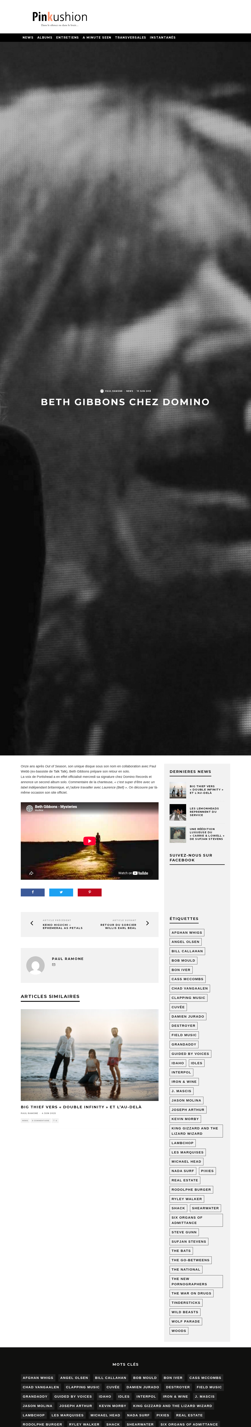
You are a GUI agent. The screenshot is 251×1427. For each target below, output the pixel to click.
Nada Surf (183, 1171)
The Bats (181, 1251)
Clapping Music (188, 998)
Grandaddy (184, 1044)
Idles (196, 1063)
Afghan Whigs (187, 932)
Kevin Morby (185, 1119)
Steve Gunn (184, 1232)
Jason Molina (186, 1100)
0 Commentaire (40, 1121)
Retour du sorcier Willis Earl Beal (119, 926)
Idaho (178, 1063)
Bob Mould (183, 960)
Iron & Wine (184, 1082)
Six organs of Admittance (187, 1220)
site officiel (59, 792)
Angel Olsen (186, 942)
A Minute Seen (97, 37)
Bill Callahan (187, 951)
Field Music (184, 1035)
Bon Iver (181, 970)
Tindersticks (186, 1303)
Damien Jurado (188, 1016)
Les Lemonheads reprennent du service (204, 812)
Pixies (207, 1171)
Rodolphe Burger (191, 1189)
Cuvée (178, 1007)
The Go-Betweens (191, 1260)
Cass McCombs (188, 979)
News (28, 37)
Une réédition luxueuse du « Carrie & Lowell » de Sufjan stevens (207, 834)
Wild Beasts (185, 1312)
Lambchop (183, 1143)
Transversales (130, 37)
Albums (45, 37)
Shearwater (205, 1208)
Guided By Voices (190, 1054)
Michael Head (186, 1161)
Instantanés (163, 37)
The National (186, 1269)
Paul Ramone (114, 391)
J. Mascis (181, 1091)
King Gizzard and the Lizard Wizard (195, 1130)
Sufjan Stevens (189, 1241)
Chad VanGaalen (190, 988)
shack (178, 1208)
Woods (179, 1331)
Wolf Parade (186, 1321)
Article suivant (125, 920)
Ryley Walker (187, 1199)
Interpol (181, 1072)
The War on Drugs (191, 1293)
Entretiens (67, 37)
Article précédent (57, 920)
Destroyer (184, 1026)
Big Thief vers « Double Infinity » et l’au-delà (81, 1107)
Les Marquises (188, 1152)
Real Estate (185, 1180)
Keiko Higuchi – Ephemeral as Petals (63, 926)
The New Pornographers (189, 1281)
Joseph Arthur (188, 1110)
